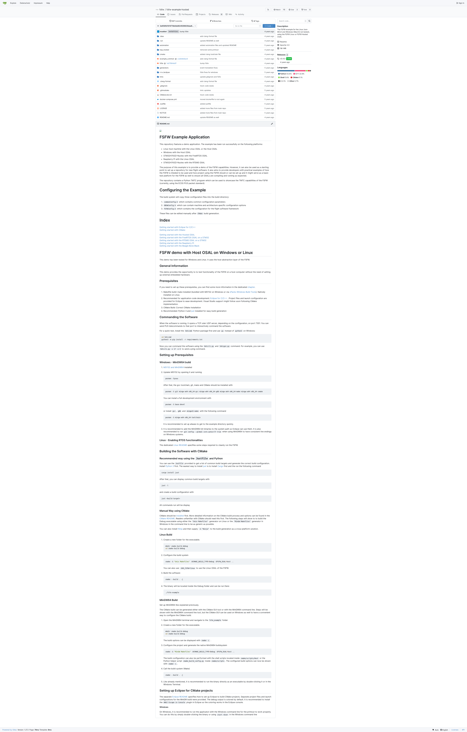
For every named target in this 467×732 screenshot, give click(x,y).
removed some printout (209, 50)
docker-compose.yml (168, 99)
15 (284, 10)
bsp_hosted (164, 50)
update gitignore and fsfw (210, 77)
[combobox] (248, 26)
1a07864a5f (171, 63)
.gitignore (163, 86)
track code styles (207, 86)
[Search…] (309, 21)
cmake (162, 54)
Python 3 (170, 466)
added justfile (205, 104)
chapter (251, 287)
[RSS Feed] (268, 9)
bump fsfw (184, 31)
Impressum (38, 3)
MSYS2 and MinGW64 (173, 367)
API (463, 730)
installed (180, 515)
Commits (177, 21)
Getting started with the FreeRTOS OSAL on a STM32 (184, 237)
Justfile (163, 104)
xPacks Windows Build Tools (243, 292)
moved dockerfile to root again (212, 99)
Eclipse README (180, 696)
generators (164, 68)
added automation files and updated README (218, 45)
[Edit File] (272, 124)
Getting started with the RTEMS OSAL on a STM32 (183, 240)
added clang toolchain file (210, 54)
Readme (283, 42)
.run (161, 41)
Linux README (180, 445)
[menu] (435, 730)
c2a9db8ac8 (182, 59)
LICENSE (163, 108)
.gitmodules (164, 90)
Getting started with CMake (172, 230)
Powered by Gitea (9, 730)
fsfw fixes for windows (209, 72)
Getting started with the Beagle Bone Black (179, 246)
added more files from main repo (213, 108)
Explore (13, 3)
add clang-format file (208, 36)
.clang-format (165, 81)
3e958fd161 (173, 31)
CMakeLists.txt (166, 95)
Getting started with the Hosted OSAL (177, 234)
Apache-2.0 (284, 45)
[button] (277, 9)
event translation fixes (209, 68)
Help (48, 3)
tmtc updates (205, 90)
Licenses (454, 730)
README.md (165, 117)
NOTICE (163, 113)
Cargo (220, 466)
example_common (167, 59)
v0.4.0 (282, 59)
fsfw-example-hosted (177, 9)
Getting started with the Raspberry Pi (177, 243)
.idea (162, 36)
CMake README (167, 518)
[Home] (4, 3)
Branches (216, 21)
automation (164, 45)
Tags (256, 21)
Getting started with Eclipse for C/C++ (178, 227)
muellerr (163, 31)
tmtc (161, 77)
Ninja (180, 529)
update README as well (209, 41)
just (192, 311)
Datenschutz (25, 3)
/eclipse (165, 72)
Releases (281, 55)
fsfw (161, 9)
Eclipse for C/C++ (218, 298)
